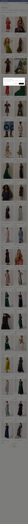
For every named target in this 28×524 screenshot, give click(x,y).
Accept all (21, 83)
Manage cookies (5, 83)
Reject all (16, 83)
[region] (14, 82)
